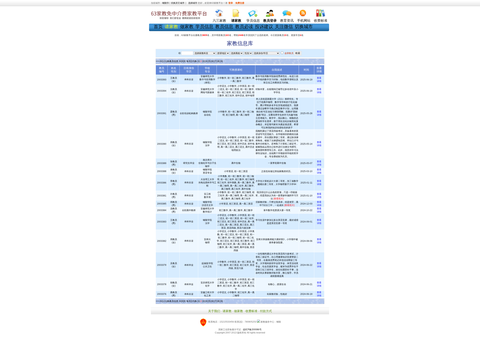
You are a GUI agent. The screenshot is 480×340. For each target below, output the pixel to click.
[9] (221, 61)
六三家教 (219, 20)
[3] (203, 61)
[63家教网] (179, 19)
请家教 (227, 311)
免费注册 (239, 3)
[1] (198, 61)
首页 (158, 26)
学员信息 (253, 20)
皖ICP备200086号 (252, 329)
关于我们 (214, 311)
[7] (215, 61)
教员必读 (244, 26)
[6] (212, 61)
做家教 (187, 26)
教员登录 (270, 20)
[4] (206, 61)
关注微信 (284, 26)
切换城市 (304, 26)
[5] (209, 61)
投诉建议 (264, 26)
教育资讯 (287, 20)
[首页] (219, 12)
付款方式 (266, 311)
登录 (230, 3)
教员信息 (224, 26)
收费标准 (320, 20)
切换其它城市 (177, 3)
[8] (218, 61)
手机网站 (303, 20)
